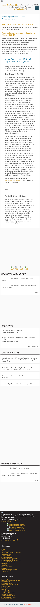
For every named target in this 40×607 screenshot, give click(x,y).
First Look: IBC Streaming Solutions (12, 331)
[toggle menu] (37, 8)
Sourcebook (4, 565)
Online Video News (6, 566)
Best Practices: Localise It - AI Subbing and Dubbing (18, 279)
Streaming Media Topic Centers (10, 559)
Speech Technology (6, 594)
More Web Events (33, 346)
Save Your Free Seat (18, 9)
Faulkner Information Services (9, 585)
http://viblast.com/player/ (13, 180)
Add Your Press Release (25, 24)
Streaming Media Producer (8, 597)
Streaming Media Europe (8, 595)
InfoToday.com (5, 586)
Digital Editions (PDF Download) (11, 552)
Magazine (5, 551)
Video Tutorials (5, 555)
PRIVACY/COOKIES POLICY (8, 540)
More (36, 293)
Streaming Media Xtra (7, 557)
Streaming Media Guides (8, 562)
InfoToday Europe (6, 588)
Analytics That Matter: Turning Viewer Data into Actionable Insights (18, 338)
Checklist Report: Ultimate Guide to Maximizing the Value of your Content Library (19, 474)
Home (3, 549)
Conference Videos (6, 554)
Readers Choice (5, 563)
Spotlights (4, 568)
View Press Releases (9, 24)
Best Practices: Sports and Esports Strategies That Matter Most (19, 286)
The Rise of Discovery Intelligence (19, 468)
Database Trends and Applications (10, 580)
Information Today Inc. (7, 521)
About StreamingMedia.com (9, 569)
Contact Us (4, 571)
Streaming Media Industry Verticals (10, 560)
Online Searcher (5, 591)
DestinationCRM (5, 581)
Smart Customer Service (8, 592)
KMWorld (3, 589)
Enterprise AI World (6, 583)
